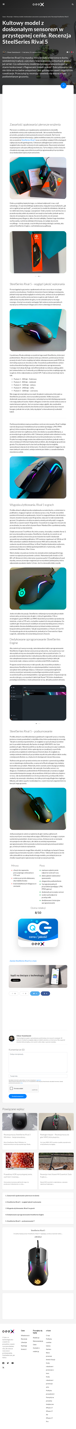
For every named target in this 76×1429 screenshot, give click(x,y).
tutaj (21, 1083)
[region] (38, 104)
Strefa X (23, 1349)
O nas (48, 1335)
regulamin (38, 1080)
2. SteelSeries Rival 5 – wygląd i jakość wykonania (23, 1202)
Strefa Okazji (50, 1359)
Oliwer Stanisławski (13, 52)
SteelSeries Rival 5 (28, 140)
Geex (4, 16)
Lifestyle (24, 1342)
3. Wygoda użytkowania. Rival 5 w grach (20, 1208)
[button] (35, 276)
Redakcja (36, 1338)
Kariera (48, 1349)
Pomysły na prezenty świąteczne (50, 1400)
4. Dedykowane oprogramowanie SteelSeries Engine (24, 1215)
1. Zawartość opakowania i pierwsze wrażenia (22, 1195)
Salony (48, 1346)
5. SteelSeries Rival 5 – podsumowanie (19, 1221)
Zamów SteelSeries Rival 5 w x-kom (23, 961)
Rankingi (24, 1346)
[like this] (71, 52)
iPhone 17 (49, 1408)
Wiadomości (25, 1335)
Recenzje (10, 16)
